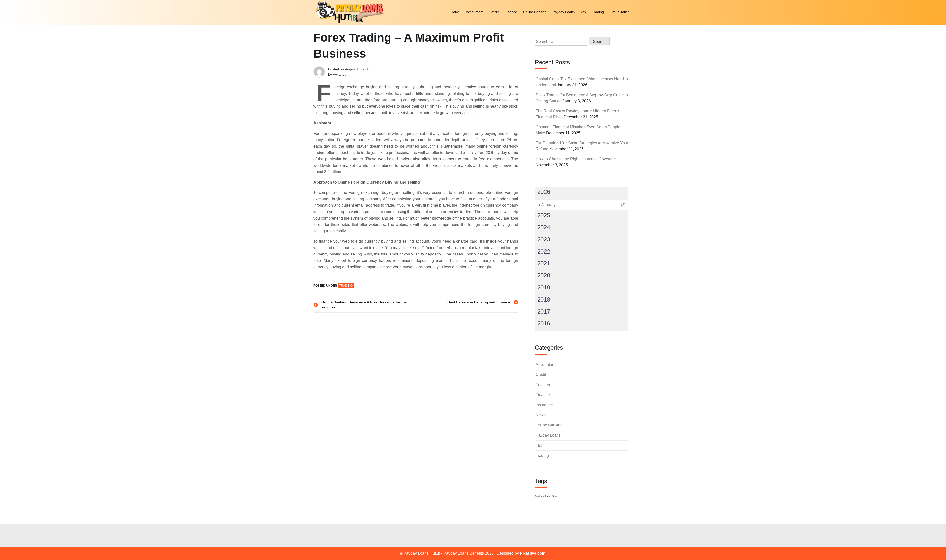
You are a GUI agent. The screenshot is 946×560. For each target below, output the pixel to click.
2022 (543, 251)
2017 (543, 311)
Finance (511, 12)
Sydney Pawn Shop (546, 496)
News (541, 415)
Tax (583, 12)
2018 (543, 299)
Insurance (544, 405)
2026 (543, 191)
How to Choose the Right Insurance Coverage (576, 159)
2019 (543, 287)
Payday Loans (564, 12)
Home (455, 12)
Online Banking (535, 12)
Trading (598, 12)
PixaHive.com (532, 553)
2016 (543, 323)
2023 (543, 239)
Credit (494, 12)
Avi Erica (339, 74)
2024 (543, 227)
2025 (543, 215)
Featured (543, 385)
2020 (543, 275)
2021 (543, 263)
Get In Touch (620, 12)
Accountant (474, 12)
